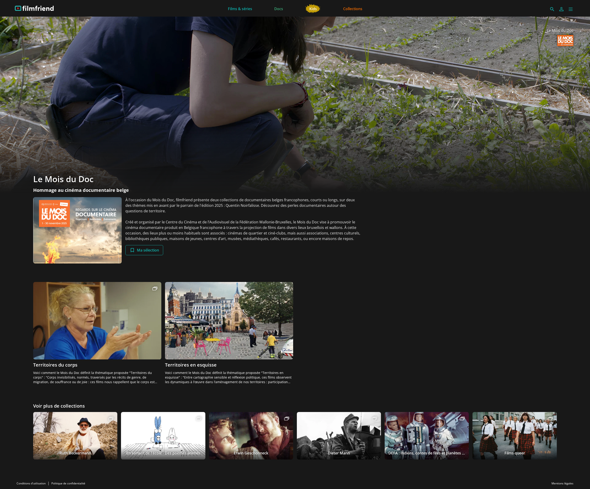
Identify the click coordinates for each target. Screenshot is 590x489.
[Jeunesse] (313, 8)
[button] (570, 9)
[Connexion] (561, 9)
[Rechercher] (552, 9)
